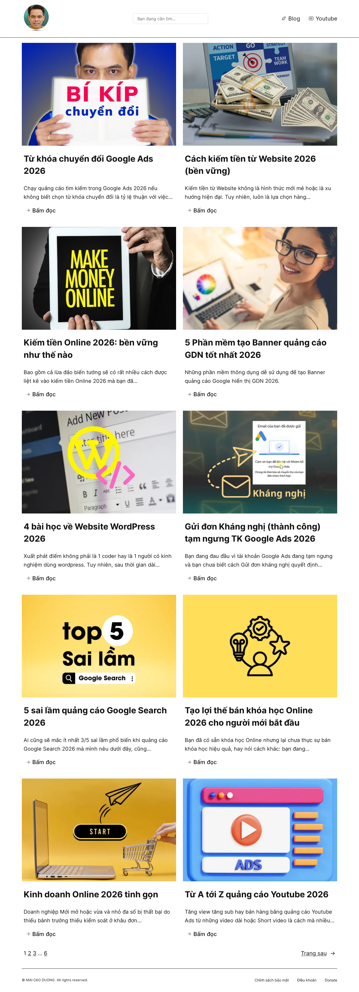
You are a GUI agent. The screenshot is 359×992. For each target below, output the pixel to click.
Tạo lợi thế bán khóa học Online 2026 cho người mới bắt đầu (249, 716)
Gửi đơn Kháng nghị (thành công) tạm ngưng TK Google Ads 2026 (253, 532)
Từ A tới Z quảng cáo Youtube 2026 (257, 894)
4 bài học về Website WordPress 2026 (89, 532)
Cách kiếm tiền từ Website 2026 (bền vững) (250, 165)
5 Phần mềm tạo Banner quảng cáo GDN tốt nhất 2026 (256, 348)
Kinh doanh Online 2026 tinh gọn (91, 894)
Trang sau (318, 953)
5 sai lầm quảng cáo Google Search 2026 (95, 716)
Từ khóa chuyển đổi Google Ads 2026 (88, 165)
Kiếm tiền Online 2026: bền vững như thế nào (91, 348)
